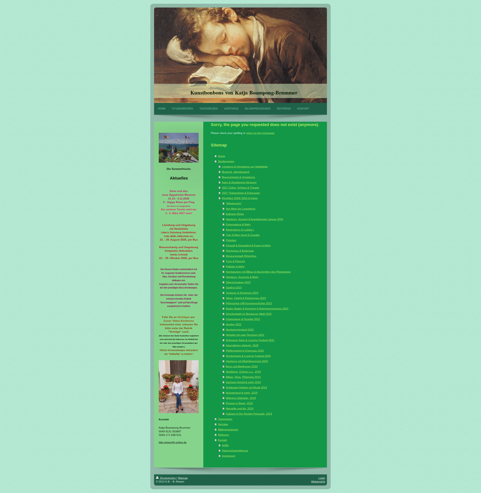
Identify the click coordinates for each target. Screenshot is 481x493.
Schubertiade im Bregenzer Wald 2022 (249, 313)
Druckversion (167, 477)
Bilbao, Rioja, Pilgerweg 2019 (243, 376)
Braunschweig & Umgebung (238, 177)
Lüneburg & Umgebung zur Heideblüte (245, 166)
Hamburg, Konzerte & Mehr (242, 277)
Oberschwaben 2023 (238, 282)
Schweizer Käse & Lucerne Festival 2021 (250, 340)
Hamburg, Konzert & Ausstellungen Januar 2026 (254, 219)
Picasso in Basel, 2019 (239, 403)
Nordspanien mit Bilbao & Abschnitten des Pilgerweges (258, 271)
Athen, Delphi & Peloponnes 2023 (246, 298)
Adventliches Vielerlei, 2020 (242, 345)
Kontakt (222, 440)
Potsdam (231, 240)
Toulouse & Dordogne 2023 (242, 292)
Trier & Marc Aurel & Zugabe (243, 234)
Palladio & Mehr (235, 266)
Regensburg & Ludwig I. (240, 229)
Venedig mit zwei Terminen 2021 (245, 334)
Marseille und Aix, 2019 (239, 408)
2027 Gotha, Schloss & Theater (240, 187)
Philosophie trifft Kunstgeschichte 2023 (249, 303)
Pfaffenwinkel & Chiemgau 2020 (245, 350)
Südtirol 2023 (234, 287)
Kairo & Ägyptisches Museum (239, 182)
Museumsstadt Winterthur (241, 255)
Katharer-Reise (235, 213)
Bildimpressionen (228, 429)
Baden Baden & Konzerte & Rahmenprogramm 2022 (257, 308)
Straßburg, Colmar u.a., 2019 (243, 371)
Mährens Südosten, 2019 (241, 397)
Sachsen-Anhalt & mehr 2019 (243, 382)
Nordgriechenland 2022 (240, 329)
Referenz (223, 434)
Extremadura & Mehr (238, 224)
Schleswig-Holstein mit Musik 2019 (246, 387)
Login (321, 477)
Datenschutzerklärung (235, 450)
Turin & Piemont (235, 261)
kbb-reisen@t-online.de (173, 442)
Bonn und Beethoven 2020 (242, 366)
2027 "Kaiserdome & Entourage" (241, 192)
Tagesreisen (225, 419)
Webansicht (318, 481)
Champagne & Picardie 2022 (243, 319)
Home (221, 156)
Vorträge (223, 424)
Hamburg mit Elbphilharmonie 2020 (247, 361)
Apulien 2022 (233, 324)
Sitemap (183, 477)
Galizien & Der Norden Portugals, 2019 (249, 413)
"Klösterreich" (234, 203)
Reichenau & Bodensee (240, 250)
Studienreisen (226, 161)
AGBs (225, 445)
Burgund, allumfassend (235, 171)
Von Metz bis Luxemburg (240, 208)
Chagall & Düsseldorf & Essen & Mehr (248, 245)
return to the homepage (260, 132)
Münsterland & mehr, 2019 (241, 392)
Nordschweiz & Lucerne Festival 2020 (248, 355)
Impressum (228, 455)
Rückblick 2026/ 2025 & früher (240, 198)
